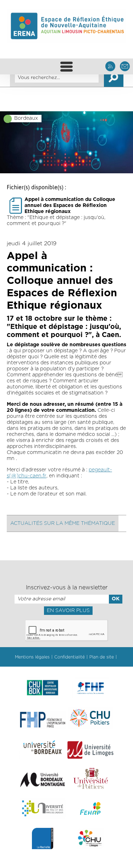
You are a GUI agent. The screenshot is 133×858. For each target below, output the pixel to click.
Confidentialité (69, 657)
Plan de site (101, 657)
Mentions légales (32, 657)
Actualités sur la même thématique (62, 523)
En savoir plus (68, 610)
